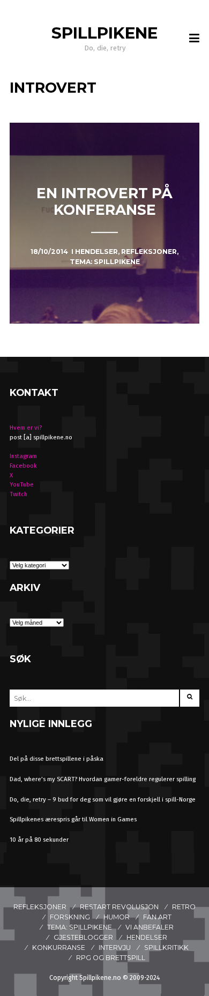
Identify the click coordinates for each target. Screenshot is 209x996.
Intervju (115, 947)
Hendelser (146, 937)
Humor (116, 917)
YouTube (22, 484)
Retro (184, 907)
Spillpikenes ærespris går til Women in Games (73, 819)
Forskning (70, 917)
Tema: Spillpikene (79, 927)
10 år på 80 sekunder (39, 839)
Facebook (23, 465)
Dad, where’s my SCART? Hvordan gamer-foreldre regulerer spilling (103, 779)
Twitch (18, 494)
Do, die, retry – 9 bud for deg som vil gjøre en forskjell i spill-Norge (103, 799)
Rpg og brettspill (110, 958)
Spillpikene (104, 33)
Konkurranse (58, 947)
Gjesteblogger (83, 937)
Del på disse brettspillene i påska (56, 758)
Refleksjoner (39, 907)
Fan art (157, 917)
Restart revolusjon (119, 907)
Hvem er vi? (26, 427)
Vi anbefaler (149, 927)
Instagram (23, 456)
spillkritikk (166, 947)
